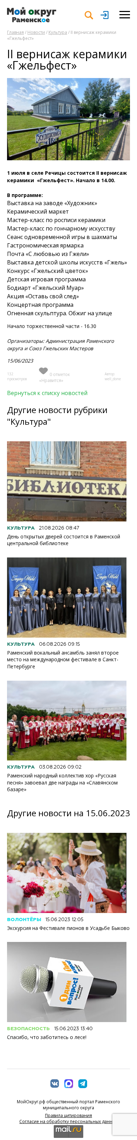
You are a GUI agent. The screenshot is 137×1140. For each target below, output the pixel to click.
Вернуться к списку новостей (47, 393)
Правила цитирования (68, 1115)
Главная (15, 32)
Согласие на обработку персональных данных (68, 1121)
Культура (57, 32)
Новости (36, 32)
